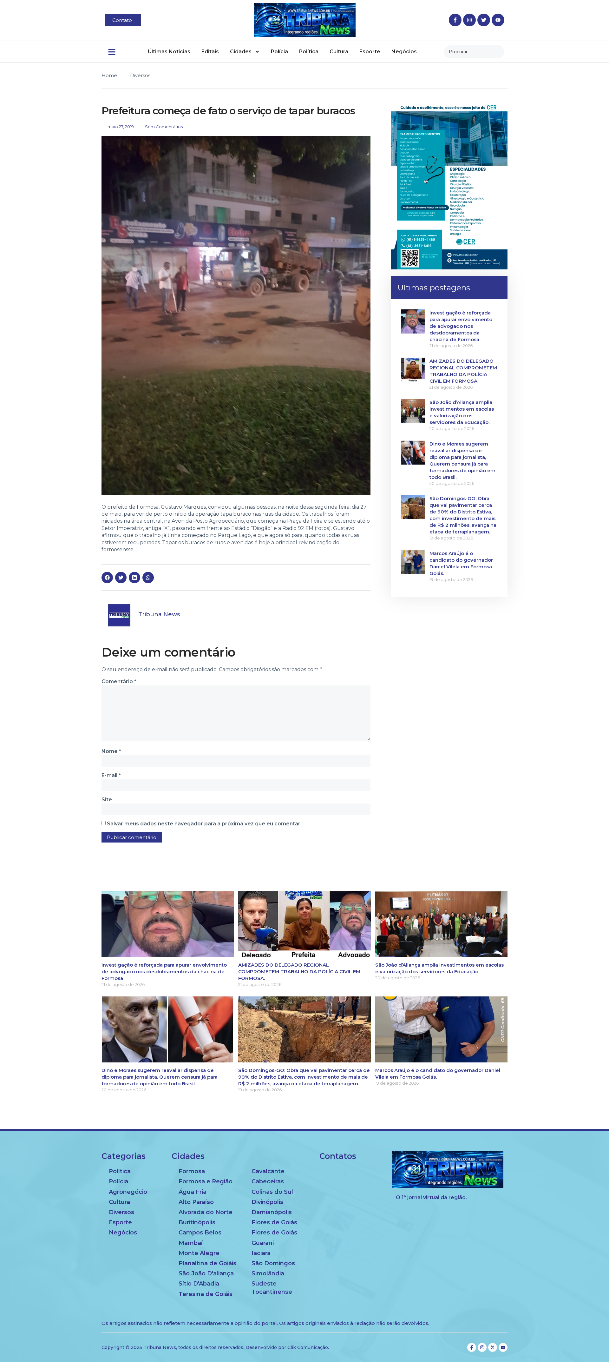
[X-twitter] (492, 1347)
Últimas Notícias (169, 52)
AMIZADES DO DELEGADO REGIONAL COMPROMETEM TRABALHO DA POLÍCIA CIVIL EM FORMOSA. (299, 971)
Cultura (339, 52)
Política (308, 52)
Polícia (279, 52)
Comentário (119, 681)
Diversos (140, 75)
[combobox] (474, 51)
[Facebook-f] (455, 20)
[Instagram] (469, 20)
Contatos (337, 1156)
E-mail (111, 775)
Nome (111, 751)
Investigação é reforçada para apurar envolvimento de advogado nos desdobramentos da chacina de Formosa (460, 326)
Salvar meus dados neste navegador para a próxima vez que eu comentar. (204, 824)
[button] (107, 577)
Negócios (404, 52)
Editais (210, 52)
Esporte (369, 52)
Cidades (241, 52)
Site (107, 800)
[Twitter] (483, 20)
